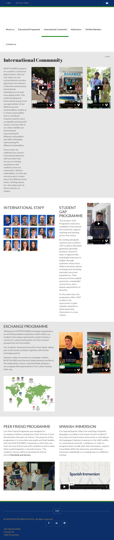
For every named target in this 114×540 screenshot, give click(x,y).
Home (107, 57)
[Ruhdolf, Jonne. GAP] (33, 233)
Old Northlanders (93, 29)
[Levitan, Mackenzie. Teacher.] (50, 220)
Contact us (11, 44)
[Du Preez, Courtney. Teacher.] (33, 220)
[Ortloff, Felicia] (7, 246)
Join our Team (22, 2)
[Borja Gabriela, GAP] (33, 246)
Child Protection (11, 534)
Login (8, 2)
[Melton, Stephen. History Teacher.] (24, 220)
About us (10, 29)
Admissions (76, 29)
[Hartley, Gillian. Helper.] (16, 220)
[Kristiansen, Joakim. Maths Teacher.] (42, 220)
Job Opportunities (12, 529)
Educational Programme (29, 29)
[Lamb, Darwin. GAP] (16, 246)
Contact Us (9, 532)
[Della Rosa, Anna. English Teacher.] (42, 233)
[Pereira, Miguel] (7, 233)
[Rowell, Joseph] (50, 233)
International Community (55, 29)
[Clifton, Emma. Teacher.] (24, 233)
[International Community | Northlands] (18, 14)
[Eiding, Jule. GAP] (24, 246)
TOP (57, 511)
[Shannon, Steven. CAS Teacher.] (7, 220)
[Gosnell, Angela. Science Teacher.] (16, 233)
